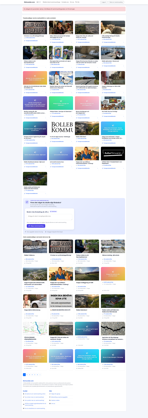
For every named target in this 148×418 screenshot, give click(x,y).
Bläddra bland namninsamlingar (51, 2)
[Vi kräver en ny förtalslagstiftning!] (35, 31)
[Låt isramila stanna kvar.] (61, 158)
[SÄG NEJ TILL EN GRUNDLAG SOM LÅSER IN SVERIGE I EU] (35, 82)
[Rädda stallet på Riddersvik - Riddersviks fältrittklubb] (35, 183)
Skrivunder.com (29, 2)
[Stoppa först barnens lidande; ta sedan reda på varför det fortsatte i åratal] (87, 57)
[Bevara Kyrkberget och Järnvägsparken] (87, 108)
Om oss (72, 2)
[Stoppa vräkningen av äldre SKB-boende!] (113, 82)
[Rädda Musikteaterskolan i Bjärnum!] (35, 158)
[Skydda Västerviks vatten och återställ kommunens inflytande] (61, 82)
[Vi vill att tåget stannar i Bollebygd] (61, 132)
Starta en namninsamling (116, 2)
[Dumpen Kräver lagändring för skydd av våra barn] (35, 133)
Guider (25, 391)
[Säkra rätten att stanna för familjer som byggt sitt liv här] (61, 32)
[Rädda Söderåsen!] (87, 132)
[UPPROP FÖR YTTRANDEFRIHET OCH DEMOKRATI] (113, 158)
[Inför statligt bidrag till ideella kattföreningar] (113, 32)
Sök (78, 2)
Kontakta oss (65, 2)
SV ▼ (39, 2)
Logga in (104, 2)
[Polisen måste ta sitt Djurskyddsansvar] (35, 57)
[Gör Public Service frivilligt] (113, 107)
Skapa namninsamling (37, 226)
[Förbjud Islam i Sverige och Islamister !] (61, 107)
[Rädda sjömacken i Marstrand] (113, 57)
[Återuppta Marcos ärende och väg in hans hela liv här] (61, 57)
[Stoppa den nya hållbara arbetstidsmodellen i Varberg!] (87, 158)
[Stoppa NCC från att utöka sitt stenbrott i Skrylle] (87, 32)
